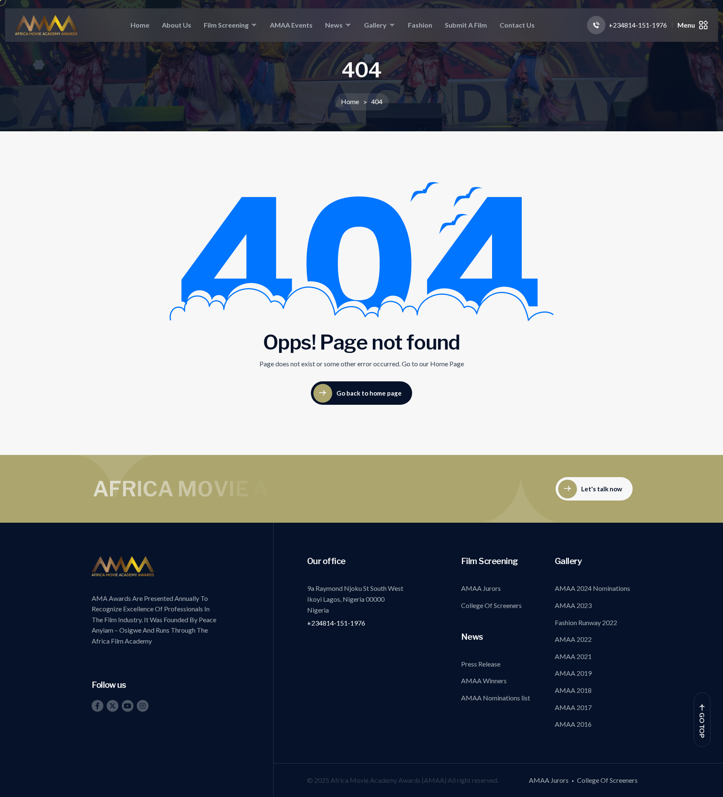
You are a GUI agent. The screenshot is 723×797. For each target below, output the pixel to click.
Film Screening (226, 25)
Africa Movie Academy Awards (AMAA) (389, 780)
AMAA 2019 (573, 673)
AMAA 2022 (573, 639)
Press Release (480, 664)
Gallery (375, 25)
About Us (176, 25)
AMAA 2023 (573, 605)
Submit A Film (466, 25)
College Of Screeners (491, 605)
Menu (686, 25)
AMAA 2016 (573, 724)
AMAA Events (291, 25)
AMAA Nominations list (495, 698)
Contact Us (517, 25)
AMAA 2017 (573, 707)
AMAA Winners (484, 681)
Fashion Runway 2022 (586, 622)
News (334, 25)
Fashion (420, 25)
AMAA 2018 (573, 690)
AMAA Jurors (481, 588)
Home (140, 25)
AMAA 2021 (573, 656)
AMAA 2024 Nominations (592, 588)
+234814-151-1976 (336, 623)
